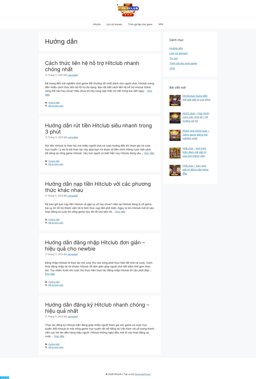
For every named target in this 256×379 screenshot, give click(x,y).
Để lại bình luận (55, 106)
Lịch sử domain (114, 24)
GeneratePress (143, 374)
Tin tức (173, 58)
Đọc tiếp (149, 153)
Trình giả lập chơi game (140, 24)
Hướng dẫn (54, 102)
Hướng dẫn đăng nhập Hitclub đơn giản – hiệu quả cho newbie (95, 245)
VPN (160, 24)
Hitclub (97, 24)
